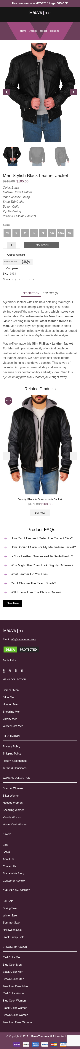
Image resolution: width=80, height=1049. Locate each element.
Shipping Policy (12, 753)
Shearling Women (13, 809)
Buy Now (40, 513)
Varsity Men (10, 718)
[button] (6, 456)
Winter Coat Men (13, 726)
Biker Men (9, 697)
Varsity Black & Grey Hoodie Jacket (40, 499)
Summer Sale (11, 922)
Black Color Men (13, 971)
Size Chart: (10, 262)
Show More (13, 603)
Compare (12, 268)
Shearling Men (11, 711)
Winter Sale (10, 915)
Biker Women (11, 795)
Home (23, 30)
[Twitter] (12, 279)
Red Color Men (12, 957)
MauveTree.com (40, 1036)
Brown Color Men (13, 979)
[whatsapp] (33, 279)
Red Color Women (14, 993)
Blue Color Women (14, 1000)
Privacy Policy (11, 746)
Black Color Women (15, 1007)
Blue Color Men (12, 964)
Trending (54, 30)
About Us (8, 859)
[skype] (36, 279)
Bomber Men (11, 690)
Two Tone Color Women (17, 1022)
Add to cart (43, 245)
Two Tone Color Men (15, 986)
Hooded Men (10, 704)
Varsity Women (12, 817)
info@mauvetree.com (23, 639)
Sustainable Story (13, 873)
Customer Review (14, 880)
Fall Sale (8, 901)
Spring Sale (10, 908)
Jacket (33, 30)
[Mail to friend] (26, 279)
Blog (5, 844)
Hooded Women (13, 802)
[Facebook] (15, 279)
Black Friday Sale (13, 937)
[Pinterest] (22, 279)
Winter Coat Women (15, 824)
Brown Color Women (15, 1014)
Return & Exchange (15, 760)
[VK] (19, 279)
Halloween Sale (12, 929)
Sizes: (6, 224)
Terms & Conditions (15, 768)
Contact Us (10, 866)
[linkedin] (29, 279)
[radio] (7, 233)
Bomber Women (13, 788)
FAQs (6, 851)
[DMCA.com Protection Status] (21, 649)
